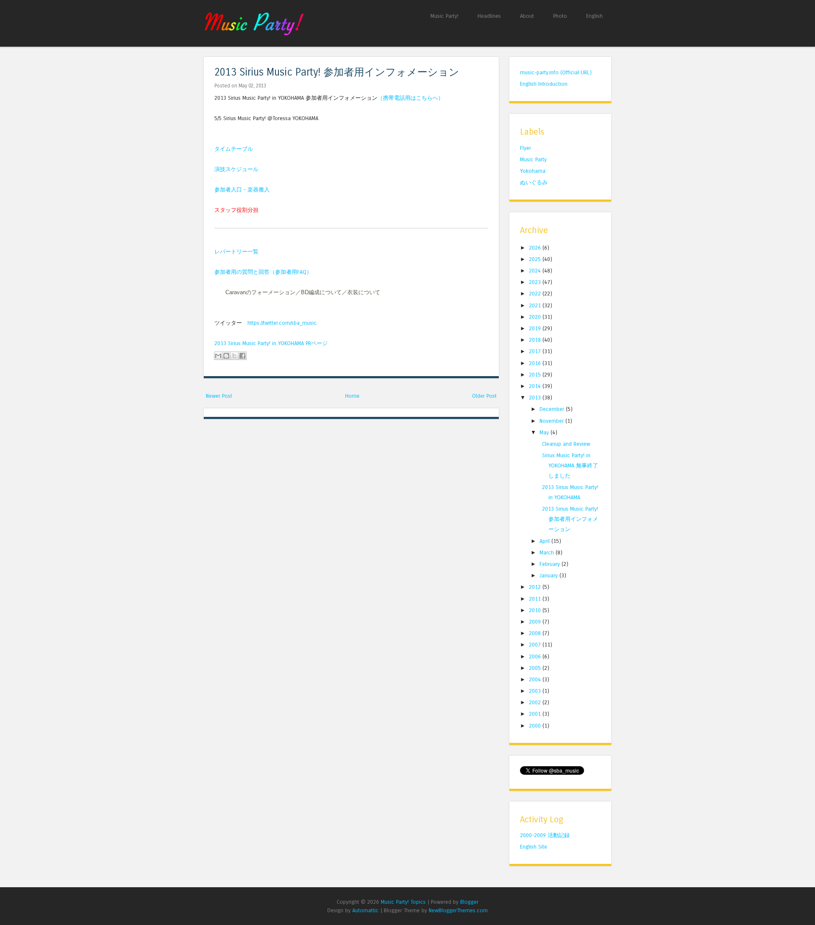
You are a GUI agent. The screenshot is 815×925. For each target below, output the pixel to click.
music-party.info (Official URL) (556, 72)
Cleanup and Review (566, 444)
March (548, 552)
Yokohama (532, 171)
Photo (560, 16)
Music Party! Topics (403, 902)
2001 (535, 714)
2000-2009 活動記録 (545, 835)
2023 (535, 282)
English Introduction (544, 84)
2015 (535, 374)
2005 (535, 668)
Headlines (489, 16)
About (527, 16)
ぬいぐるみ (534, 182)
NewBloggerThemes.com (458, 910)
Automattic (365, 910)
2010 (535, 610)
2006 (535, 656)
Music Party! (444, 16)
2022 (535, 293)
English (594, 16)
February (551, 564)
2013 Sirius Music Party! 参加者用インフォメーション (336, 72)
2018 (535, 340)
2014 (535, 386)
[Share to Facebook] (242, 355)
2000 (535, 726)
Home (352, 396)
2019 (535, 328)
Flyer (525, 148)
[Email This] (218, 355)
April (545, 541)
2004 (535, 679)
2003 (535, 691)
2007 (535, 644)
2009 (535, 622)
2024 (535, 270)
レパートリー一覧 (236, 251)
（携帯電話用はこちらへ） (410, 98)
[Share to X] (234, 355)
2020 (535, 317)
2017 (535, 351)
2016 (535, 363)
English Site (533, 846)
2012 (535, 587)
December (553, 409)
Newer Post (219, 396)
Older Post (484, 396)
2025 (535, 259)
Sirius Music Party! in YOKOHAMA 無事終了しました (570, 465)
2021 (535, 305)
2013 (535, 397)
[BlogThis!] (226, 355)
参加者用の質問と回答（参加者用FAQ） (263, 272)
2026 (535, 248)
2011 (535, 599)
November (552, 421)
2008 (535, 633)
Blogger (469, 902)
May (545, 432)
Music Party (533, 159)
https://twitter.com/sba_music (282, 323)
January (549, 575)
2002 (535, 702)
